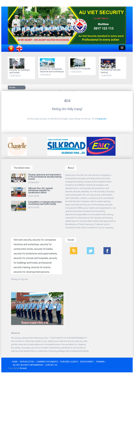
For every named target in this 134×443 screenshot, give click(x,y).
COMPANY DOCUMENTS (47, 362)
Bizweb (23, 368)
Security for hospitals (80, 68)
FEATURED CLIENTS (69, 362)
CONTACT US (51, 365)
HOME (14, 362)
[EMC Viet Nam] (101, 146)
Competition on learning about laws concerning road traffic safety (45, 203)
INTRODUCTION (27, 362)
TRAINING (100, 362)
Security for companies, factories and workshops (52, 70)
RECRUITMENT (86, 362)
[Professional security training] (109, 63)
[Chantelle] (17, 146)
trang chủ (101, 119)
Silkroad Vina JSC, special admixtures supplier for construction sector (40, 190)
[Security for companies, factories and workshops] (48, 63)
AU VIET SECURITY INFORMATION (28, 365)
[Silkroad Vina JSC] (66, 146)
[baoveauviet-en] (67, 25)
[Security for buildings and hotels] (17, 63)
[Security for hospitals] (78, 62)
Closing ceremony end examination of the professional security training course (45, 176)
